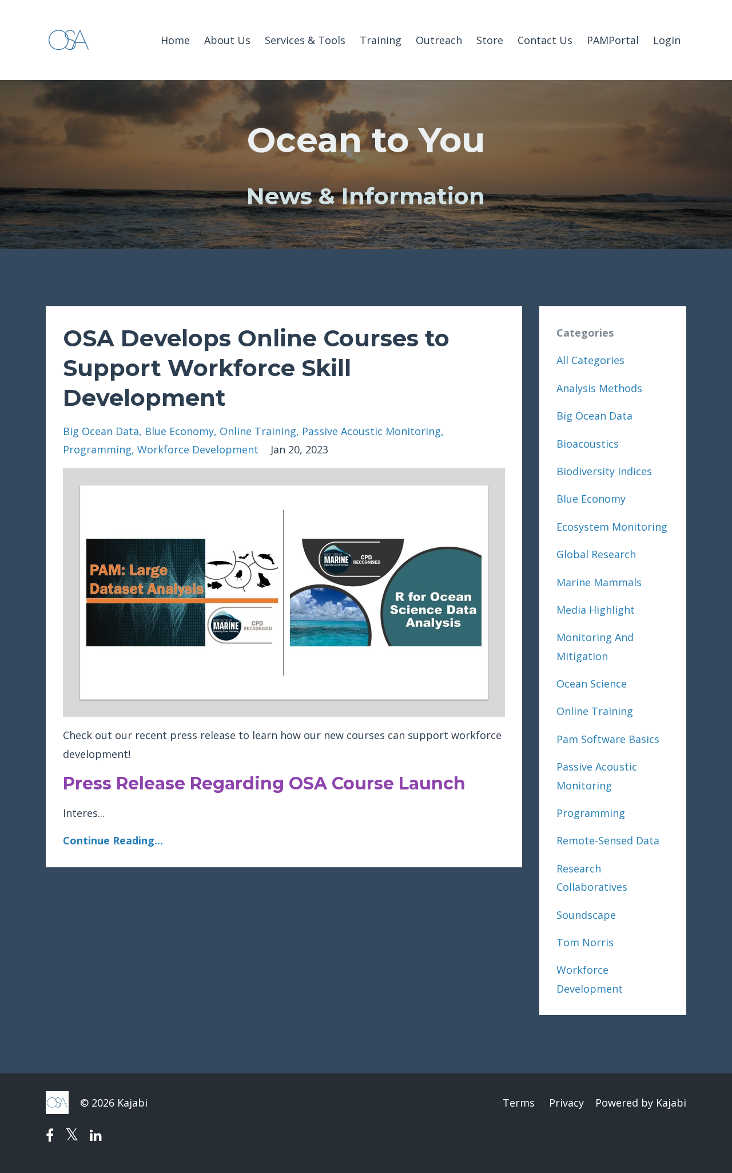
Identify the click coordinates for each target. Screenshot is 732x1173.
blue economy (179, 431)
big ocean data (101, 431)
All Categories (590, 360)
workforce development (197, 449)
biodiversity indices (604, 471)
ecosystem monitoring (611, 527)
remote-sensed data (607, 840)
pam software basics (607, 739)
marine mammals (599, 582)
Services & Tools (305, 40)
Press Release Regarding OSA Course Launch (264, 783)
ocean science (591, 683)
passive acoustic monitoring (371, 431)
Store (489, 40)
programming (97, 449)
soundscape (586, 915)
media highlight (595, 610)
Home (175, 40)
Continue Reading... (113, 840)
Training (380, 40)
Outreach (439, 40)
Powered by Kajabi (640, 1102)
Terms (519, 1102)
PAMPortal (613, 40)
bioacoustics (587, 444)
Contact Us (545, 40)
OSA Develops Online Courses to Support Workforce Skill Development (256, 368)
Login (667, 40)
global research (596, 554)
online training (258, 431)
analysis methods (599, 388)
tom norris (585, 942)
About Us (227, 40)
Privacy (566, 1102)
